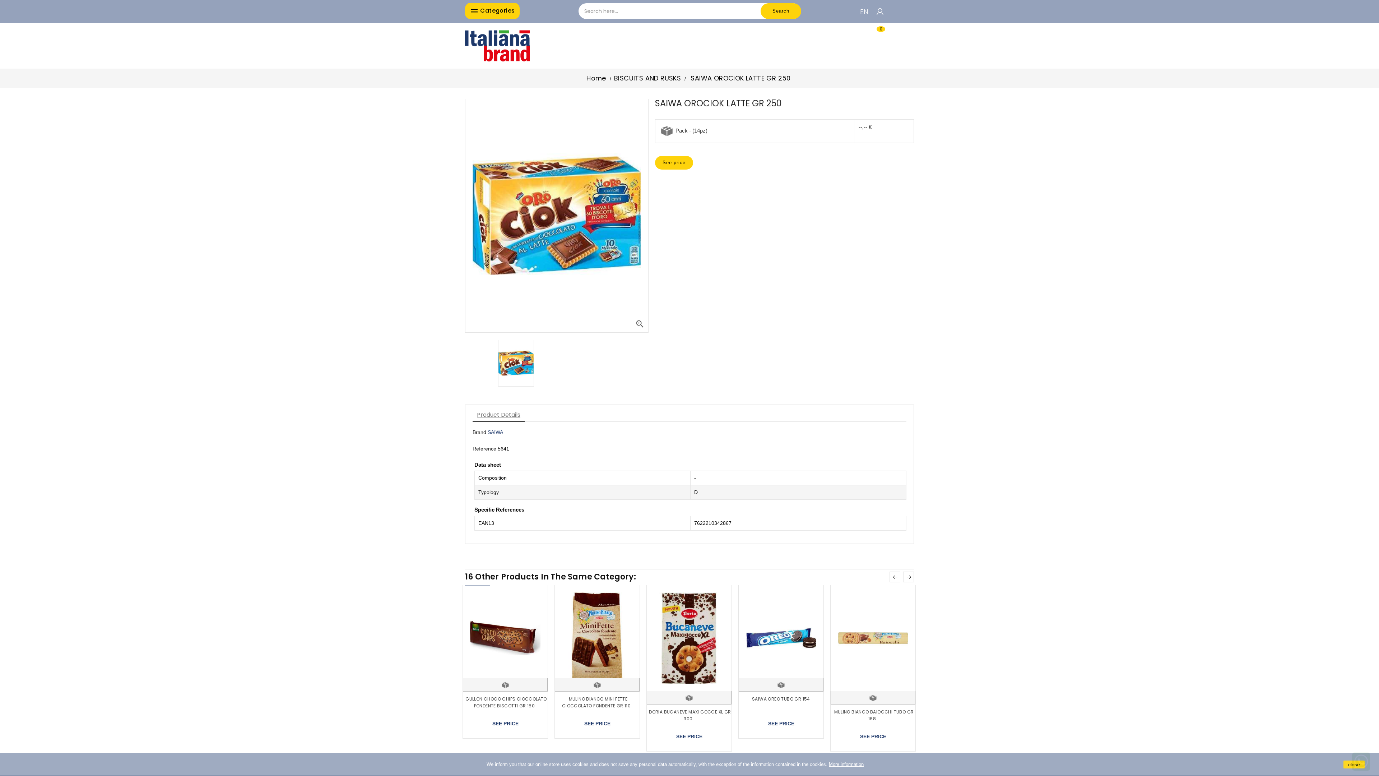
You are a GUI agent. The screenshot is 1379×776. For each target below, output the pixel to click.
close (1354, 764)
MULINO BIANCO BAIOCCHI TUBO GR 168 (874, 715)
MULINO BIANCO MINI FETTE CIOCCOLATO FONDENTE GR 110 (596, 702)
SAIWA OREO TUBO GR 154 (781, 699)
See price (674, 162)
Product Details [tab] (498, 415)
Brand (479, 432)
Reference (484, 449)
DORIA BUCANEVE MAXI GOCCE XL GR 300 (690, 715)
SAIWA (495, 432)
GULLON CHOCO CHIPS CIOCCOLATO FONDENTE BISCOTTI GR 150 (506, 702)
